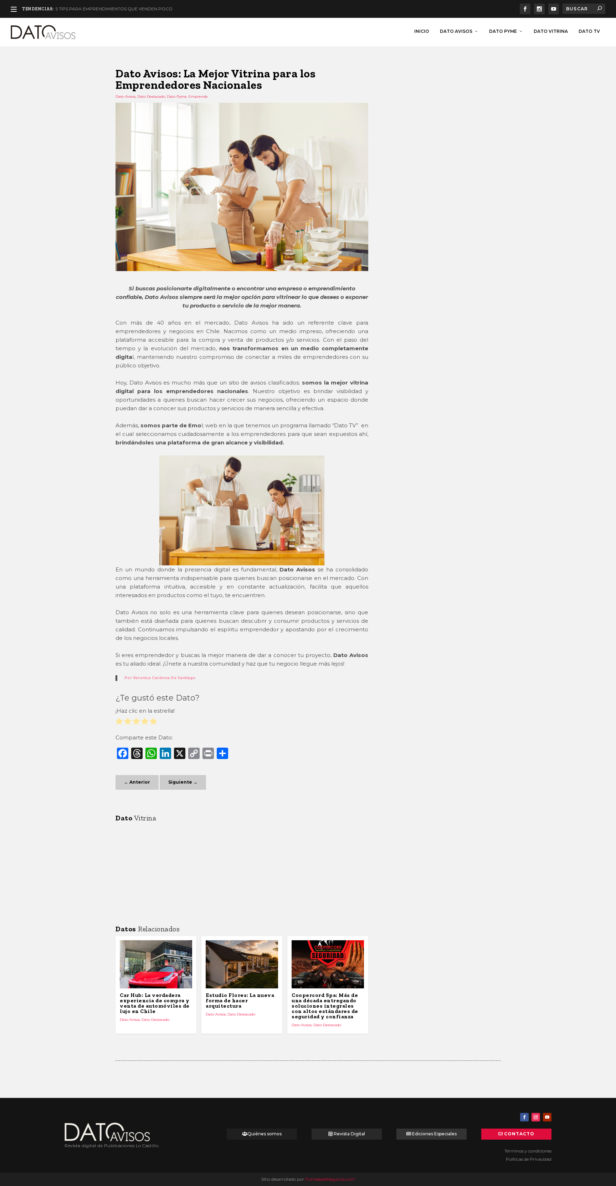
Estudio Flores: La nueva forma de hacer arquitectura (240, 1000)
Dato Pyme (503, 31)
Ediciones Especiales (434, 1133)
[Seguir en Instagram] (536, 1117)
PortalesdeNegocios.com (330, 1179)
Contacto (519, 1133)
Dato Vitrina (551, 31)
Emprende (198, 96)
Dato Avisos (456, 31)
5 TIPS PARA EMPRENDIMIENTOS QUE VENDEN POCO (114, 8)
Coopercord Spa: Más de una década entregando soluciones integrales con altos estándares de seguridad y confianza (325, 1006)
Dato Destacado (151, 96)
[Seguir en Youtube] (547, 1117)
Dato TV (589, 31)
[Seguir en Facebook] (524, 1117)
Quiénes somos (264, 1133)
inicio (421, 31)
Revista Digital (349, 1133)
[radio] (119, 722)
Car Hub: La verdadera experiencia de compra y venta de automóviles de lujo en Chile (155, 1003)
